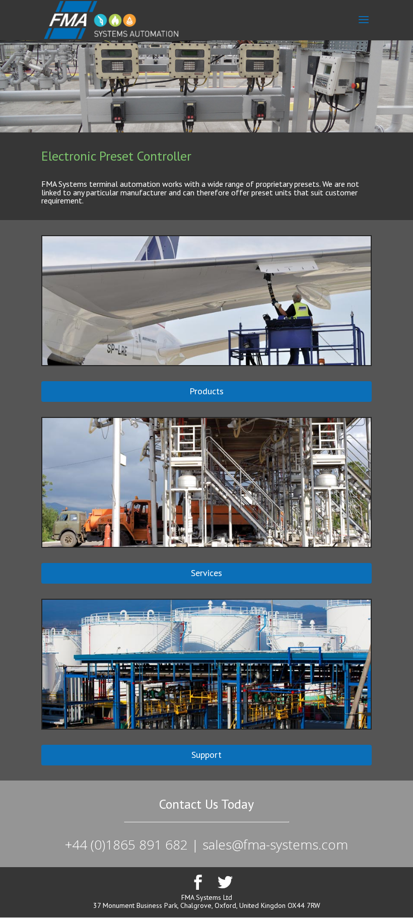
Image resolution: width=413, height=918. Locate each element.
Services (206, 573)
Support (206, 754)
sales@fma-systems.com (275, 844)
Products (206, 391)
